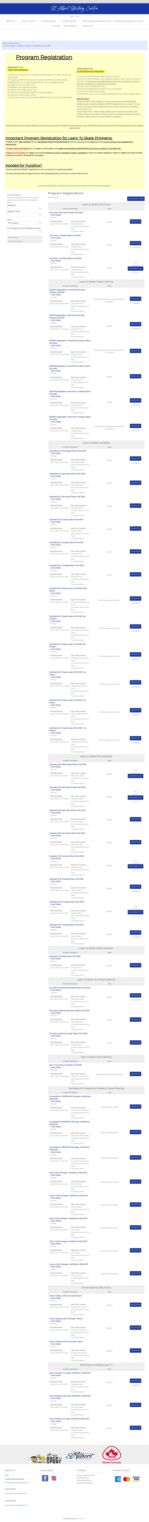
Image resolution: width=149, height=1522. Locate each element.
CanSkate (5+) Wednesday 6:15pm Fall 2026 (67, 452)
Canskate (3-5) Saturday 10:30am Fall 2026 (67, 811)
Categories (11, 205)
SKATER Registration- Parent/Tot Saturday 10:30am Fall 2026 (67, 317)
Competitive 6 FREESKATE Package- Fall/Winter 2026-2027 (69, 1149)
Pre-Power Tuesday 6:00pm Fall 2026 (65, 259)
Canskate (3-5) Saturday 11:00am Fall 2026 (67, 834)
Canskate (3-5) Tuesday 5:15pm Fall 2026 (66, 880)
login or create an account (21, 46)
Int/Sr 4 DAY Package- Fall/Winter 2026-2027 (68, 1219)
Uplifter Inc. (82, 1518)
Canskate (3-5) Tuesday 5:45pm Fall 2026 (66, 903)
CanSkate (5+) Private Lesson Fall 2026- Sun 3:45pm (67, 674)
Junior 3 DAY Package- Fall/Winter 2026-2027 (68, 1197)
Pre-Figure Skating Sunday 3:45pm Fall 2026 (68, 1034)
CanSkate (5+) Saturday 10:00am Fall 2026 (67, 475)
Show (9, 220)
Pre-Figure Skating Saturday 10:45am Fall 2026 (69, 1012)
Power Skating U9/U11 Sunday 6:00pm (65, 1297)
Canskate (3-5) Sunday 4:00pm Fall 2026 (66, 857)
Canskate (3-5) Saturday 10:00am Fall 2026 (67, 788)
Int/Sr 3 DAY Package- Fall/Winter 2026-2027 (68, 1242)
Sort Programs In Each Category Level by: (24, 228)
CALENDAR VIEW (136, 199)
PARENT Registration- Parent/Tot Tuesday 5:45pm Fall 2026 (70, 419)
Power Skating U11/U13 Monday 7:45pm (66, 1342)
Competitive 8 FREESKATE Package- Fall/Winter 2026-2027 (69, 1124)
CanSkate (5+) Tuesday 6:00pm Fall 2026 (66, 566)
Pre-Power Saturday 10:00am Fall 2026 (66, 213)
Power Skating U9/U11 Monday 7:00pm (65, 1320)
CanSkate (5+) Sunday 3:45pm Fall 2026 (66, 520)
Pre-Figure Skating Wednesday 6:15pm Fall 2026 (69, 989)
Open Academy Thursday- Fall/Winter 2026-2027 (70, 1374)
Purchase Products (15, 241)
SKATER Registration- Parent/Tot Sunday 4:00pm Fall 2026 (69, 368)
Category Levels (13, 211)
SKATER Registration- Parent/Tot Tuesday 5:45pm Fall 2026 (70, 393)
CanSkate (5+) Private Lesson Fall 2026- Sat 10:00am (67, 618)
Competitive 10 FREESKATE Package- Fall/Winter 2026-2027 (70, 1098)
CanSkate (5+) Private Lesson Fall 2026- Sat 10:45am (67, 646)
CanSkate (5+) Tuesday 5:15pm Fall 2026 (66, 543)
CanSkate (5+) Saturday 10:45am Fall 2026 (67, 498)
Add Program (13, 237)
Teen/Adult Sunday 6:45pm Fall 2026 (64, 957)
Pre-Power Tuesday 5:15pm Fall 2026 (65, 236)
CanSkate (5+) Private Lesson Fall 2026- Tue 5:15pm (67, 702)
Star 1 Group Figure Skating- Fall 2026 (65, 1066)
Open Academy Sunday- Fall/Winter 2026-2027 (69, 1420)
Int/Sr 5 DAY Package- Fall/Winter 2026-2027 (68, 1174)
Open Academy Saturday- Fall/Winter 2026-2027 (70, 1397)
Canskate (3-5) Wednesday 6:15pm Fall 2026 (67, 765)
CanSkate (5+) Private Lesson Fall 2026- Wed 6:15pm (68, 590)
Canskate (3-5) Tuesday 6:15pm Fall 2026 (66, 926)
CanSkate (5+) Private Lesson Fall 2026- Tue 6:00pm (67, 730)
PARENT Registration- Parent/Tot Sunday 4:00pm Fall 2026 (70, 343)
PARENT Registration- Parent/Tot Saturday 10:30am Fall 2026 (67, 292)
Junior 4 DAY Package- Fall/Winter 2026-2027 (68, 1265)
